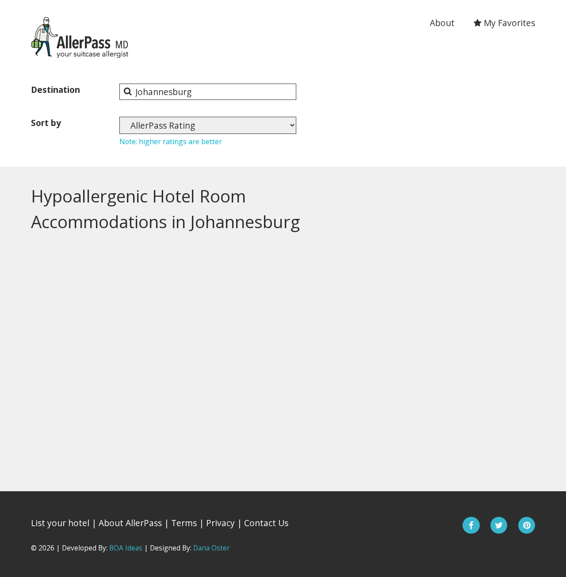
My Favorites (508, 23)
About (442, 23)
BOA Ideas (125, 548)
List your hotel (60, 523)
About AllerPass (130, 523)
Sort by (46, 123)
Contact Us (266, 523)
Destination (55, 90)
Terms (184, 523)
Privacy (220, 523)
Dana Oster (211, 548)
